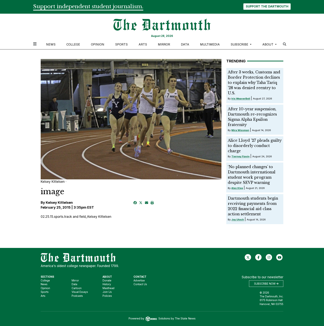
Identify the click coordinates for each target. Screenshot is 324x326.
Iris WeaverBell (240, 98)
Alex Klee (237, 187)
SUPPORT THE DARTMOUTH (267, 6)
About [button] (268, 44)
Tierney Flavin (240, 156)
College (73, 44)
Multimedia (210, 44)
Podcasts (77, 295)
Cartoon (77, 288)
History (107, 284)
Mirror (164, 44)
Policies (107, 295)
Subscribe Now (265, 283)
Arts (143, 44)
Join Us (107, 291)
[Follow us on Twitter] (248, 257)
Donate (107, 280)
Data (185, 44)
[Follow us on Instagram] (269, 257)
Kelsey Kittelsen (59, 202)
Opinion (97, 44)
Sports (121, 44)
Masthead (108, 288)
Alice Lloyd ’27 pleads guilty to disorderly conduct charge (254, 145)
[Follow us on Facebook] (258, 257)
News (51, 44)
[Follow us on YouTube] (279, 257)
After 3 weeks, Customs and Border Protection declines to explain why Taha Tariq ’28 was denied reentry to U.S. (254, 82)
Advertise (139, 280)
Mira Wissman (240, 130)
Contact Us (140, 284)
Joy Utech (237, 219)
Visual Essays (80, 291)
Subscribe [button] (240, 44)
